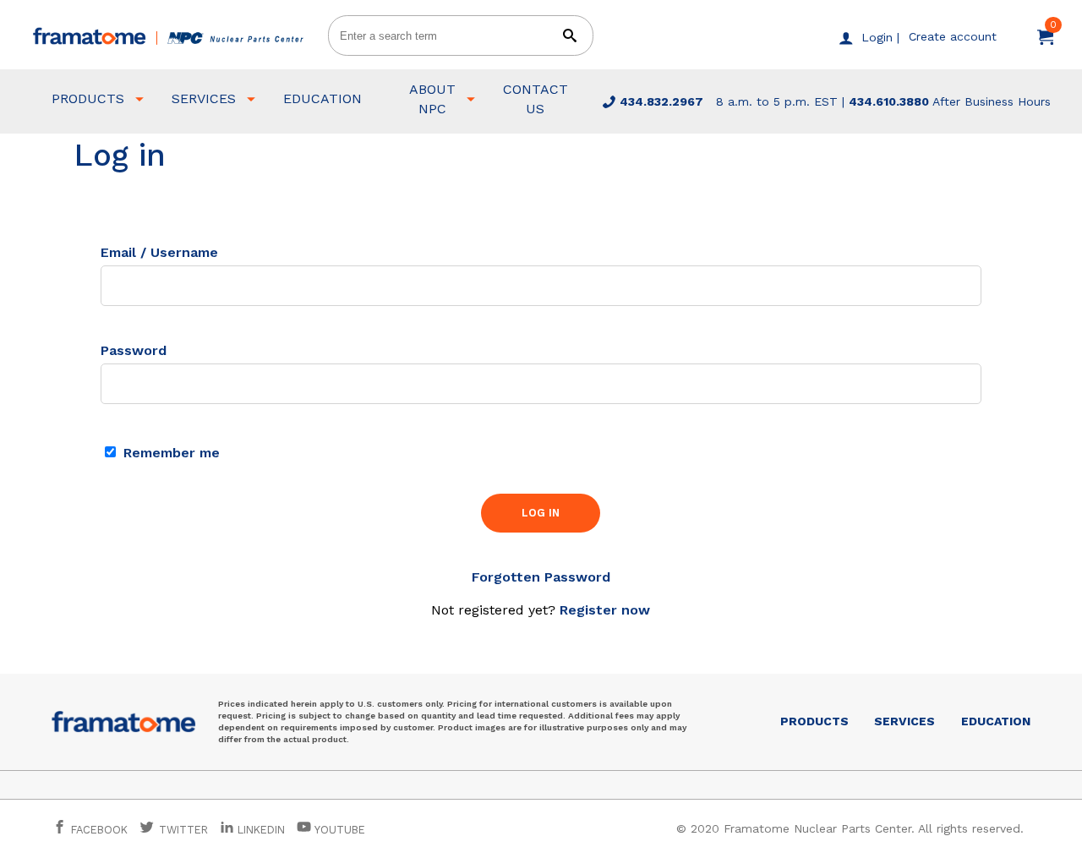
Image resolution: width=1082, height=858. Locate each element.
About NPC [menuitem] (432, 98)
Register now (605, 610)
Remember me (169, 453)
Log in (541, 512)
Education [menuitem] (322, 98)
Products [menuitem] (88, 98)
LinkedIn (261, 829)
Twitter (182, 829)
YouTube (338, 829)
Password (134, 350)
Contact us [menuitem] (535, 98)
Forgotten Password (541, 577)
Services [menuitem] (204, 98)
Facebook (98, 829)
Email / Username (159, 252)
